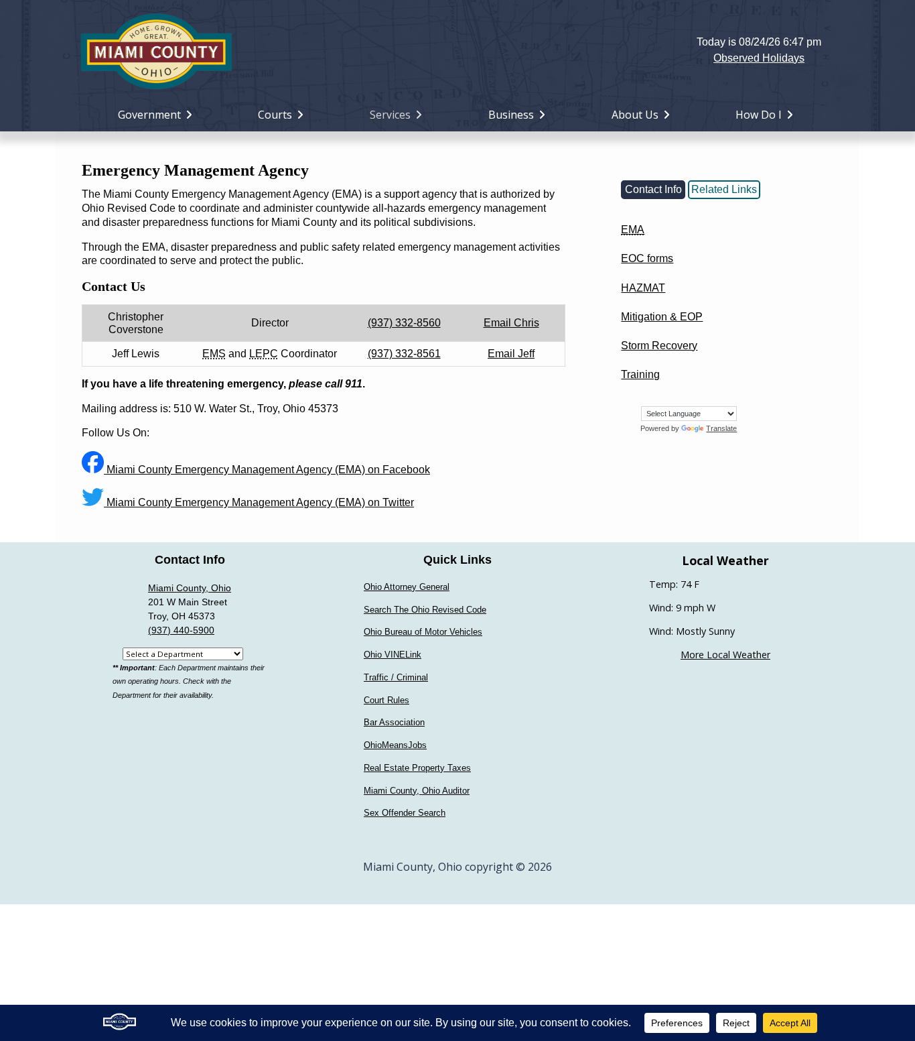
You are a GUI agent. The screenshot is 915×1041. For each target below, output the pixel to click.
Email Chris (511, 322)
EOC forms (647, 258)
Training (640, 374)
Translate (721, 428)
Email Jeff (511, 353)
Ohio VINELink (392, 655)
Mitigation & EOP (662, 316)
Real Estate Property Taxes (417, 768)
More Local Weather (725, 654)
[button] (457, 49)
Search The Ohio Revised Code (425, 610)
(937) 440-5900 (181, 630)
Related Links (724, 189)
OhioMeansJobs (395, 745)
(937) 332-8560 (404, 322)
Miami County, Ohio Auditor (417, 791)
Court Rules (386, 700)
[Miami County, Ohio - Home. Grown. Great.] (156, 49)
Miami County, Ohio (189, 588)
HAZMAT (643, 288)
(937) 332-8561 (404, 353)
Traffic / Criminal (396, 677)
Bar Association (394, 722)
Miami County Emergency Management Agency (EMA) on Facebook (267, 469)
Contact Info (653, 189)
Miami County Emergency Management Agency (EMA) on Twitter (259, 502)
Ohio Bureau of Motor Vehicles (423, 632)
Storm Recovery (659, 345)
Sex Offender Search (404, 813)
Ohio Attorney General (406, 587)
